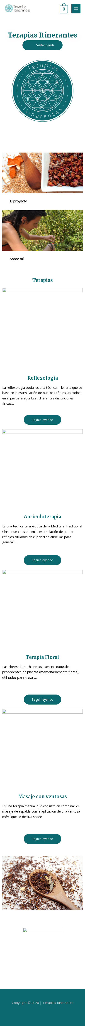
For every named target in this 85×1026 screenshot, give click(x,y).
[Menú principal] (75, 8)
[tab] (42, 201)
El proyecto (18, 201)
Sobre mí (17, 258)
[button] (42, 45)
